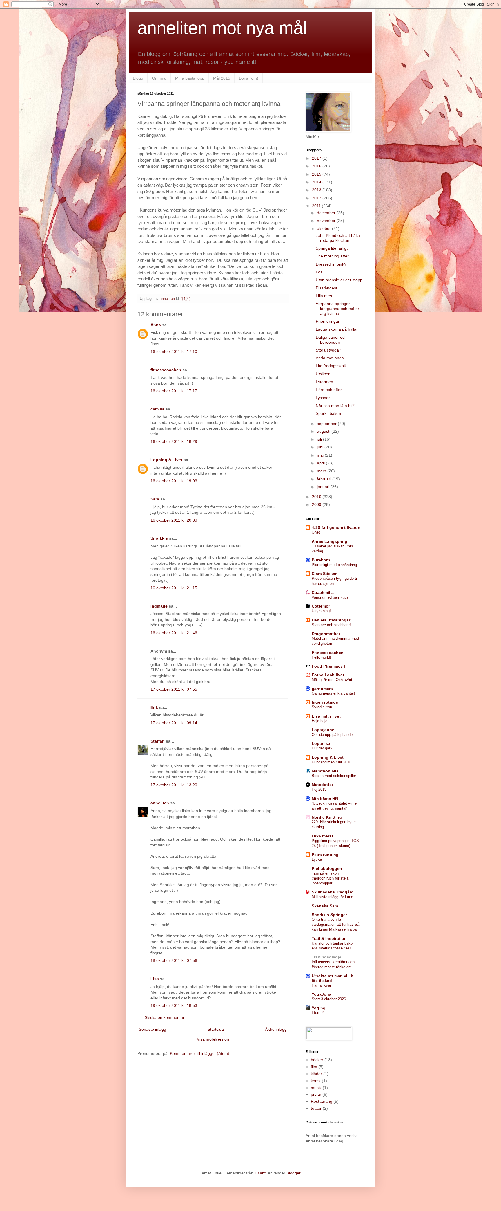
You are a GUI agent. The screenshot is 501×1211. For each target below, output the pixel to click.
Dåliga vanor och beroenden (331, 340)
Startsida (216, 1029)
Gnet (316, 532)
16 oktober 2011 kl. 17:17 (173, 390)
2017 (317, 158)
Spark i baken (328, 413)
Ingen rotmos (325, 702)
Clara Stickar (324, 573)
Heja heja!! (321, 721)
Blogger (293, 1173)
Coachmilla (323, 592)
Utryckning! (321, 611)
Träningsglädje (326, 957)
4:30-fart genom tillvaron (336, 527)
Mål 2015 (221, 78)
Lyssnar (323, 397)
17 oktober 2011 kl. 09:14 (173, 722)
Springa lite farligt (332, 248)
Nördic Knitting (327, 817)
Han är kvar (321, 985)
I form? (318, 1012)
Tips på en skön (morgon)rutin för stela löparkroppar (330, 878)
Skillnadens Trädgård (333, 892)
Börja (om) (248, 78)
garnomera (322, 688)
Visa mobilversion (213, 1039)
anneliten (159, 803)
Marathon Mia (325, 771)
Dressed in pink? (331, 264)
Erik (154, 707)
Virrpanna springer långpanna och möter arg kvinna (337, 308)
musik (316, 1087)
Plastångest (326, 288)
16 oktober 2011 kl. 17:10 (173, 351)
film (314, 1066)
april (321, 463)
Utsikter (323, 374)
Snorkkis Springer (329, 914)
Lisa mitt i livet (326, 716)
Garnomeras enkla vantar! (333, 693)
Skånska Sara (325, 906)
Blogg (138, 78)
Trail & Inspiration (329, 938)
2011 (317, 205)
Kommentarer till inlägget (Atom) (199, 1053)
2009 (317, 504)
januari (324, 486)
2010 (317, 496)
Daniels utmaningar (331, 620)
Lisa (154, 978)
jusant (260, 1173)
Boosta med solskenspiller (334, 776)
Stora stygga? (328, 350)
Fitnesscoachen (328, 652)
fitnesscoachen (165, 369)
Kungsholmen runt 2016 (331, 762)
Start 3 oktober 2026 (329, 999)
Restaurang (321, 1101)
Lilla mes (324, 295)
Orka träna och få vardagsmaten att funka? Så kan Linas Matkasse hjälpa (335, 924)
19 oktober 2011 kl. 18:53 (173, 1005)
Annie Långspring (329, 541)
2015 (317, 174)
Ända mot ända (330, 358)
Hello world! (321, 657)
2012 (317, 198)
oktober (324, 228)
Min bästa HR (325, 798)
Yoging (319, 1007)
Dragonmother (326, 633)
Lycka (317, 859)
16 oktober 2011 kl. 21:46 (173, 632)
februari (324, 479)
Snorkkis (159, 538)
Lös (319, 272)
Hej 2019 (319, 789)
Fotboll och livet (328, 675)
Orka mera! (322, 836)
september (327, 423)
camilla (157, 409)
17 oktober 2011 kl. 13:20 (173, 785)
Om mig (159, 78)
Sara (154, 499)
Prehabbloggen (327, 868)
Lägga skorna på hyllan (337, 329)
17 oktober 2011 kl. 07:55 (173, 689)
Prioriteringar (328, 321)
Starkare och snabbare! (331, 625)
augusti (324, 431)
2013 (317, 190)
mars (322, 470)
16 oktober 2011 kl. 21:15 (173, 587)
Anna (155, 324)
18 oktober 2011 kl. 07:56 (173, 960)
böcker (317, 1059)
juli (320, 439)
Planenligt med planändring (334, 565)
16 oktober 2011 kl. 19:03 (173, 480)
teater (316, 1108)
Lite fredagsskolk (331, 365)
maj (321, 455)
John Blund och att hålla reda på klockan (338, 238)
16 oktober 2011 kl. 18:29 (173, 441)
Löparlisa (321, 743)
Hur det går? (322, 748)
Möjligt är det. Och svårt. (332, 679)
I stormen (324, 381)
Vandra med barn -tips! (331, 597)
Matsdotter (322, 784)
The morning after (332, 256)
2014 (317, 182)
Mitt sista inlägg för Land (332, 897)
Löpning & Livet (166, 459)
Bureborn (321, 560)
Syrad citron (322, 707)
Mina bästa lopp (189, 78)
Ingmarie (159, 606)
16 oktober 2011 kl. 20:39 (173, 520)
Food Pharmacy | (328, 666)
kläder (316, 1073)
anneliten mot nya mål (222, 28)
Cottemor (321, 606)
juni (320, 447)
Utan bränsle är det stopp (339, 279)
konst (316, 1080)
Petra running (325, 854)
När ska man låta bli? (335, 405)
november (327, 220)
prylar (316, 1094)
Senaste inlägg (152, 1029)
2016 (317, 166)
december (327, 212)
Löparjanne (323, 729)
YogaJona (321, 994)
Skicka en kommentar (164, 1017)
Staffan (157, 741)
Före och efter (329, 389)
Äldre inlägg (276, 1029)
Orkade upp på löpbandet (333, 734)
